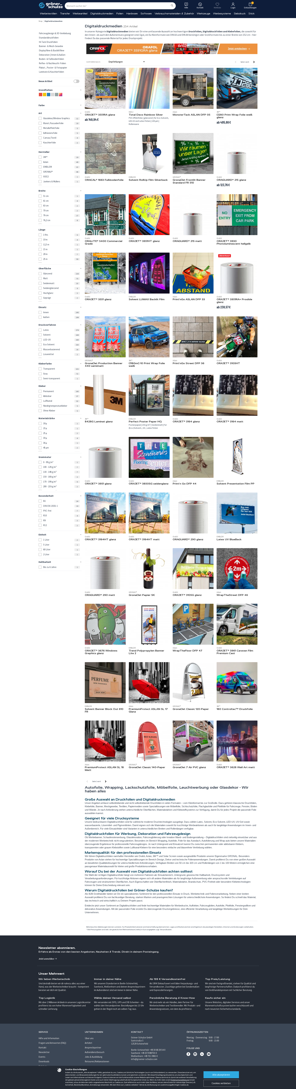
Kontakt (42, 1047)
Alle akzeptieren (221, 1074)
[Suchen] (172, 5)
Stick (252, 13)
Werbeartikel (80, 13)
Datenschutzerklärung (180, 1080)
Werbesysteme (222, 13)
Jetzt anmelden (46, 958)
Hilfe (186, 7)
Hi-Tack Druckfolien (48, 41)
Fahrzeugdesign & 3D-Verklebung (55, 33)
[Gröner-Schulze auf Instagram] (195, 1055)
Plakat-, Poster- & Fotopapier (53, 67)
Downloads (44, 1061)
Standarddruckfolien (49, 37)
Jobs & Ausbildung (93, 1056)
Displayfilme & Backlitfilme (51, 50)
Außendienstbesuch (94, 1052)
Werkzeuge (203, 13)
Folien (119, 13)
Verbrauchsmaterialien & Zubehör (174, 13)
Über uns (89, 1038)
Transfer (65, 13)
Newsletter (44, 1052)
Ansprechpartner (93, 1047)
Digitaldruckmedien (101, 13)
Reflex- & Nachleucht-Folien (52, 63)
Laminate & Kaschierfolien (51, 71)
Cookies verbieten (221, 1083)
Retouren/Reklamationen (97, 1061)
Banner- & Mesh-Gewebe (51, 46)
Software (146, 13)
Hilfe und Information (49, 1038)
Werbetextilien (48, 13)
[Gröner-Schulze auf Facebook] (188, 1055)
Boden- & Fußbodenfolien (51, 58)
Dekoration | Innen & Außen (52, 54)
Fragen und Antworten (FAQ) (52, 1042)
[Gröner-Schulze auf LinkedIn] (202, 1055)
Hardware (132, 13)
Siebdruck (240, 13)
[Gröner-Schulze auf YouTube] (209, 1055)
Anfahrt (88, 1042)
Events (42, 1056)
